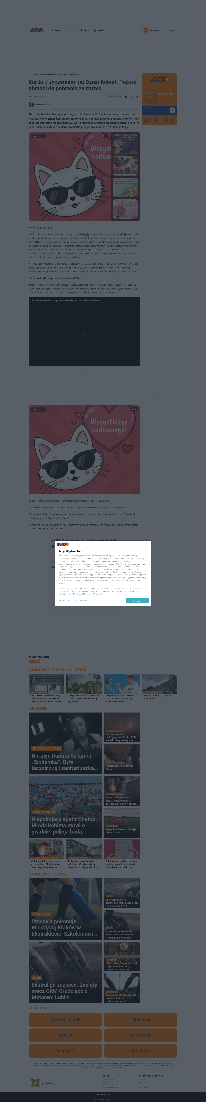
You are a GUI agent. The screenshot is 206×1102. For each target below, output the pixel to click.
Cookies (73, 594)
